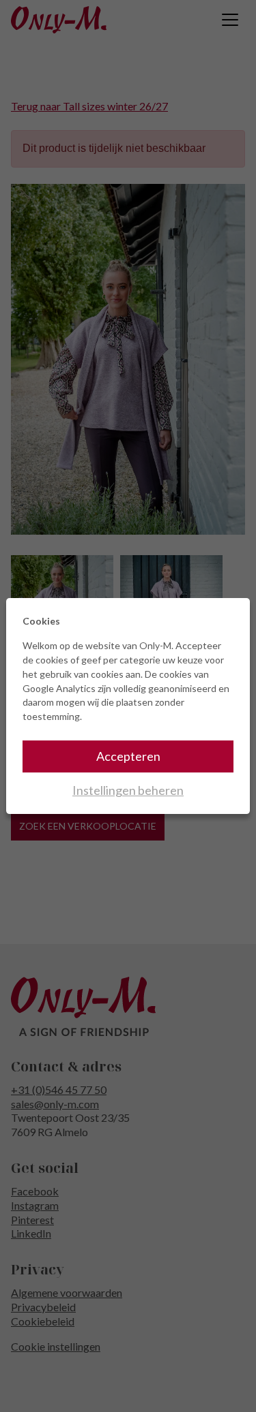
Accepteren (128, 756)
